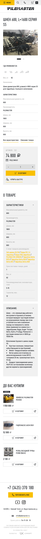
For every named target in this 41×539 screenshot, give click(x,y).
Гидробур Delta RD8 (22, 261)
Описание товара (27, 140)
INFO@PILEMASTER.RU (23, 516)
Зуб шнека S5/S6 (12, 252)
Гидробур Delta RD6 (18, 259)
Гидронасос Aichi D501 (25, 425)
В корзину (22, 173)
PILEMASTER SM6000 (14, 257)
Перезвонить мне (22, 495)
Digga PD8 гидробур (22, 254)
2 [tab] (23, 59)
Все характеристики (11, 140)
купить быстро (17, 179)
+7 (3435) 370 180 (20, 487)
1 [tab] (19, 59)
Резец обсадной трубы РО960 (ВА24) (25, 452)
